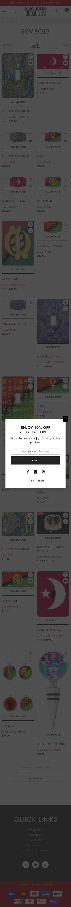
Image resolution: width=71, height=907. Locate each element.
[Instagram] (35, 472)
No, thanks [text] (37, 480)
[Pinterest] (43, 472)
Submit (35, 460)
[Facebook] (28, 472)
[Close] (65, 419)
